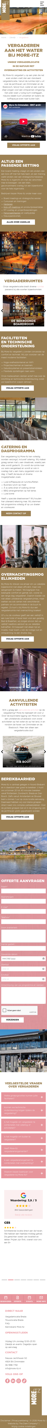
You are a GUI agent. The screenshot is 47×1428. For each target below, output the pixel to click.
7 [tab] (42, 1279)
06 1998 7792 (11, 1365)
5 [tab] (30, 1279)
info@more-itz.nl (13, 1369)
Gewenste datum (9, 954)
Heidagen (8, 204)
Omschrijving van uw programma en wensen (22, 985)
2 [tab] (10, 1279)
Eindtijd (5, 975)
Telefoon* (5, 917)
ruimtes (40, 287)
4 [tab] (23, 1279)
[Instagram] (18, 1381)
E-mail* (4, 907)
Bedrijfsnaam (7, 897)
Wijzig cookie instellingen (23, 1427)
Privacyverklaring (20, 1421)
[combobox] (23, 936)
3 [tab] (17, 1279)
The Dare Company (28, 1424)
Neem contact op (16, 514)
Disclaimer (5, 1421)
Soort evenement (9, 928)
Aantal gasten (7, 944)
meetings (12, 207)
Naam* (4, 887)
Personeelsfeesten (12, 213)
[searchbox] (2, 937)
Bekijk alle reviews (23, 1215)
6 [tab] (36, 1279)
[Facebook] (7, 1381)
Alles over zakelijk (18, 222)
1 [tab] (4, 1279)
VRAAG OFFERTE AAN (23, 145)
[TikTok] (24, 1381)
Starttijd (5, 965)
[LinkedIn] (13, 1381)
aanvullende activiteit (29, 710)
